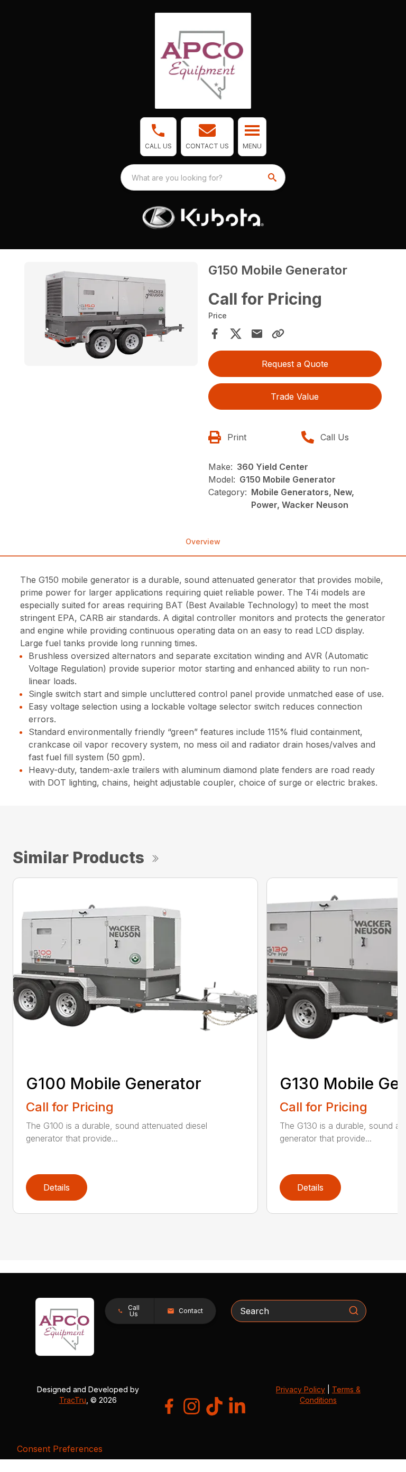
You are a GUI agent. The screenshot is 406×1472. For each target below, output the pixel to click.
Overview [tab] (203, 541)
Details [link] (56, 1187)
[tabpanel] (111, 315)
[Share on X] (235, 333)
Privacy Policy (300, 1389)
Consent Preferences (60, 1448)
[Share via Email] (257, 333)
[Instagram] (191, 1406)
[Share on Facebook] (214, 333)
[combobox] (203, 177)
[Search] (353, 1310)
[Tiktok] (214, 1406)
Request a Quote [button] (295, 363)
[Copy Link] (278, 333)
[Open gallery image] (111, 314)
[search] (273, 177)
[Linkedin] (237, 1406)
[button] (158, 136)
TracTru (72, 1399)
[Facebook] (169, 1406)
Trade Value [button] (295, 396)
